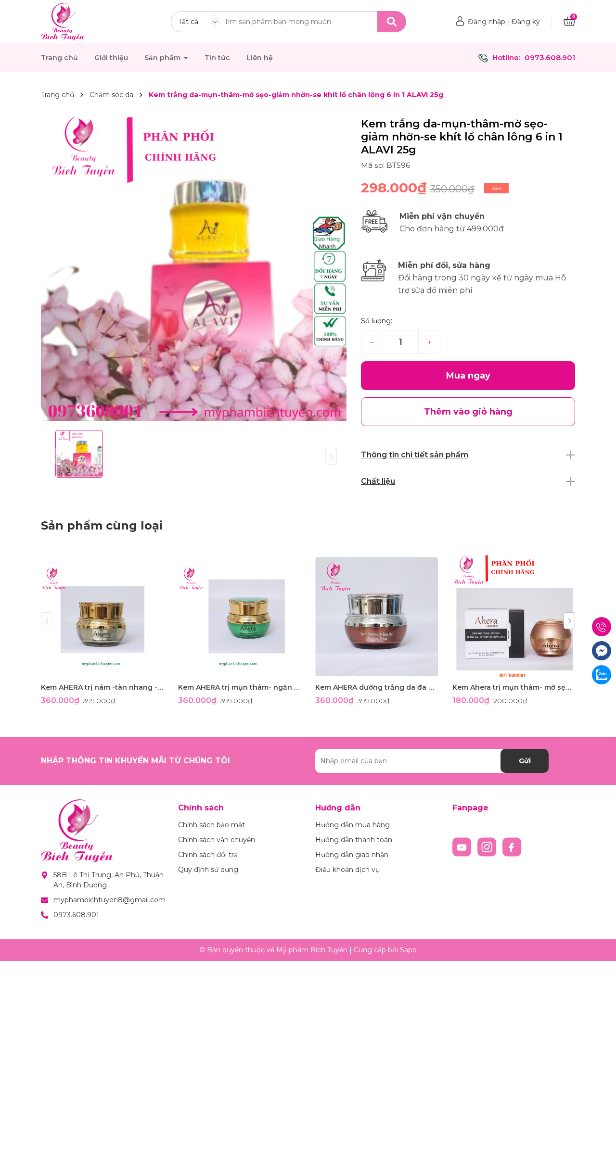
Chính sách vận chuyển (216, 839)
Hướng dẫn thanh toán (353, 839)
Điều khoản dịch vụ (347, 869)
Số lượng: (376, 320)
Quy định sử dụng (208, 869)
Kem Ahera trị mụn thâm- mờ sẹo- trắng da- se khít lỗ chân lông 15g (513, 687)
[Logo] (62, 21)
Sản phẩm (163, 57)
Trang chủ (59, 57)
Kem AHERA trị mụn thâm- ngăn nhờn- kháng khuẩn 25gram (239, 687)
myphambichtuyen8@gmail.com (109, 900)
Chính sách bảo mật (211, 825)
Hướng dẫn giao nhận (351, 854)
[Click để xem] (193, 270)
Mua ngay (468, 375)
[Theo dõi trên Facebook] (512, 846)
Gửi (525, 761)
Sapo (408, 950)
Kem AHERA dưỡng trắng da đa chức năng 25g (376, 687)
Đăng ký (526, 21)
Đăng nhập (486, 21)
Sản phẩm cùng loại (102, 525)
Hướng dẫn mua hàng (352, 825)
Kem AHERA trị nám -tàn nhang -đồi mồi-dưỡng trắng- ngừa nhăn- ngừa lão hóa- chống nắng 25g (102, 687)
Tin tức (217, 57)
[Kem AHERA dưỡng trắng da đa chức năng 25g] (376, 616)
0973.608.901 (550, 57)
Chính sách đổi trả (208, 854)
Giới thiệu (111, 57)
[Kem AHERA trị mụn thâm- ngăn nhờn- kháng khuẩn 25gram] (239, 616)
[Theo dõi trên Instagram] (488, 846)
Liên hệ (259, 57)
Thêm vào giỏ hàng (108, 669)
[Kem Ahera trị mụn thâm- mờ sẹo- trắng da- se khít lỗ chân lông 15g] (513, 616)
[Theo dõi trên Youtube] (463, 846)
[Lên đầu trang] (599, 1132)
